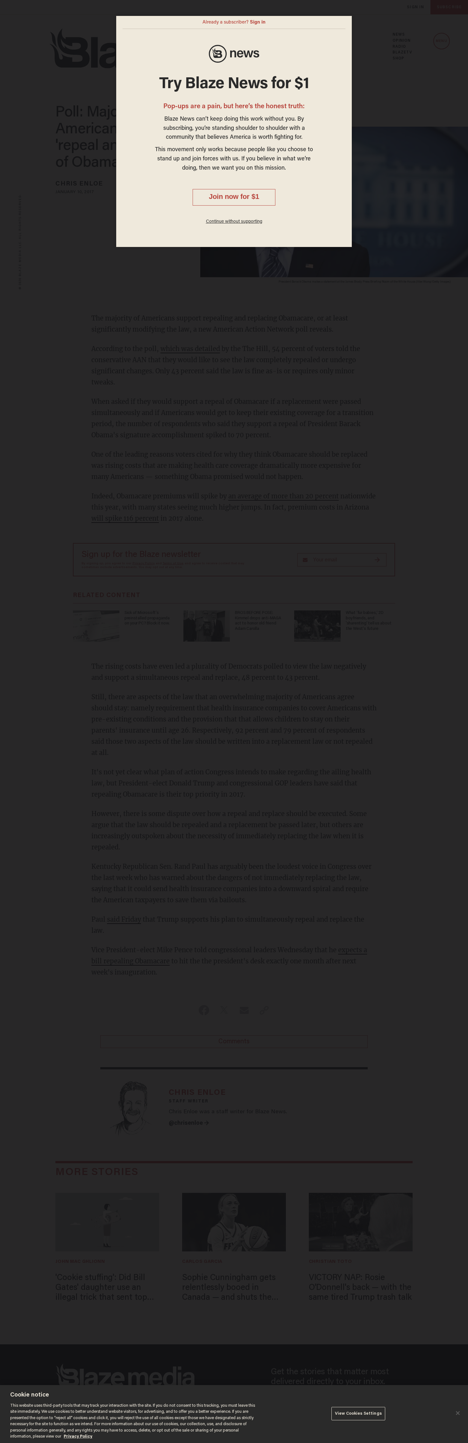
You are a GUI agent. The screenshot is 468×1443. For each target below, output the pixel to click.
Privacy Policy (78, 1436)
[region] (234, 1414)
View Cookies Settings (358, 1413)
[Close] (458, 1413)
